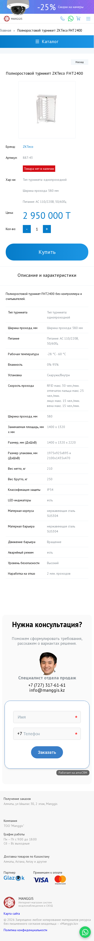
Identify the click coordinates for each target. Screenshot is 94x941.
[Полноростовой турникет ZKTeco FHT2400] (47, 109)
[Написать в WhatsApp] (85, 932)
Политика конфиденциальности (25, 930)
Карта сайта (12, 913)
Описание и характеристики (47, 275)
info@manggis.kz (47, 690)
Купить (47, 251)
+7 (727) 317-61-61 (47, 685)
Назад (80, 62)
